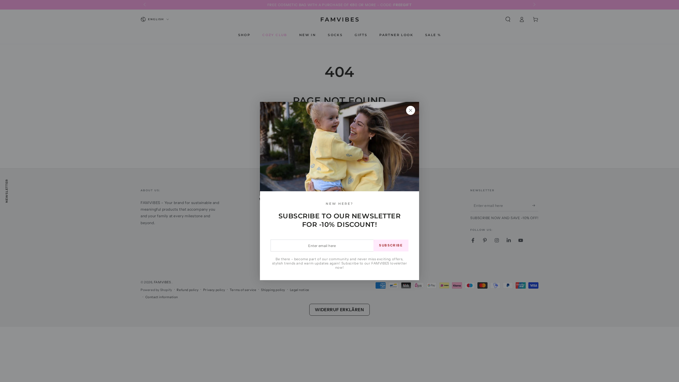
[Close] (410, 110)
